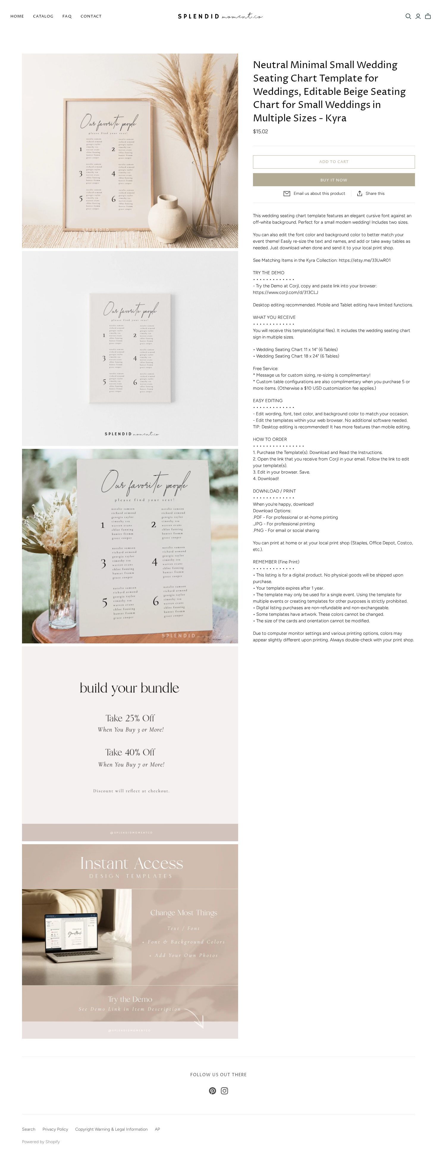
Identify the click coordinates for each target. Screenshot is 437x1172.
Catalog (43, 16)
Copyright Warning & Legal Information (111, 1129)
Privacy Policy (55, 1129)
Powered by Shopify (41, 1141)
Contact (91, 16)
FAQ (66, 16)
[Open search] (408, 16)
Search (28, 1129)
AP (157, 1129)
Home (17, 16)
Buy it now (334, 180)
